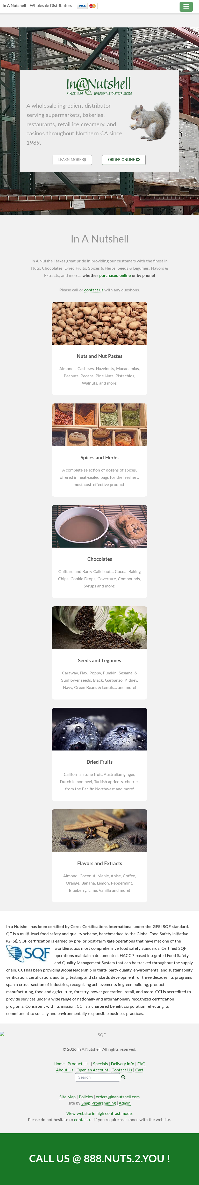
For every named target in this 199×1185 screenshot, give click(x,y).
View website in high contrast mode (99, 1114)
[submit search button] (123, 1077)
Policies (86, 1097)
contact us (93, 290)
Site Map (67, 1097)
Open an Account (92, 1070)
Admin (125, 1103)
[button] (186, 7)
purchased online (115, 276)
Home (59, 1064)
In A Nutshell (37, 6)
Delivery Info (122, 1064)
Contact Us (121, 1070)
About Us (64, 1070)
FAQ (141, 1064)
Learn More (70, 160)
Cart (139, 1070)
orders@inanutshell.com (118, 1097)
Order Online (122, 160)
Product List (79, 1064)
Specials (100, 1064)
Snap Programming (98, 1103)
